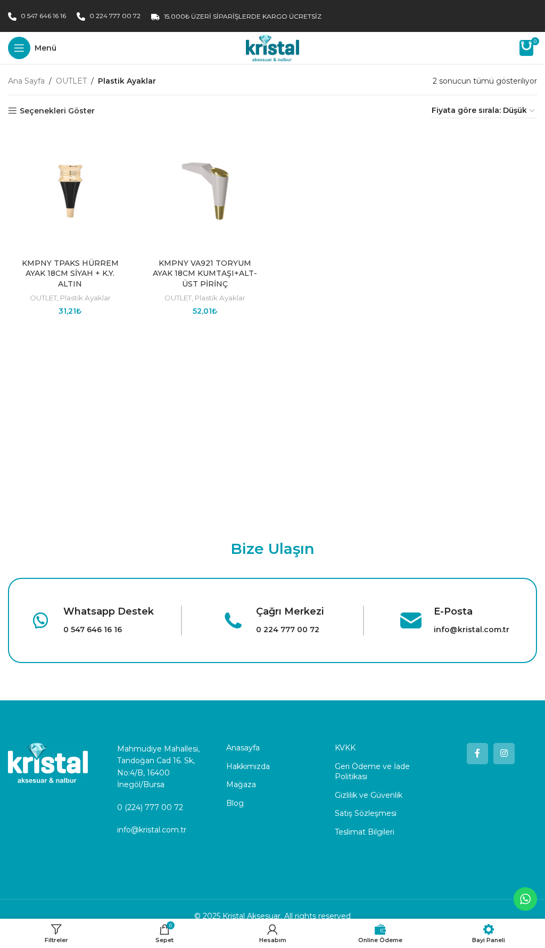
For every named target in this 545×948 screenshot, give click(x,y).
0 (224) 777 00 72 (150, 807)
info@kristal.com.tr (151, 830)
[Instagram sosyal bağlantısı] (504, 753)
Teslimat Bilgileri (364, 832)
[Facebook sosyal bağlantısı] (477, 753)
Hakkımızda (248, 766)
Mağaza (241, 784)
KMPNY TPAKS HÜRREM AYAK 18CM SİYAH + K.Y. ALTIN (70, 273)
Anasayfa (243, 748)
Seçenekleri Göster (57, 111)
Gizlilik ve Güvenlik (368, 795)
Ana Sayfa (26, 81)
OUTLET (71, 81)
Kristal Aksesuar (251, 916)
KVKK (345, 748)
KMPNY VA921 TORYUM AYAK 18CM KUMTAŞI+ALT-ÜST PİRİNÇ (205, 273)
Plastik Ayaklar (85, 297)
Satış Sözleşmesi (366, 813)
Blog (235, 803)
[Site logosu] (272, 47)
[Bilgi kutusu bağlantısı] (91, 620)
